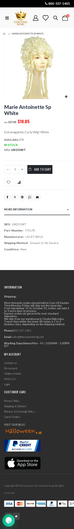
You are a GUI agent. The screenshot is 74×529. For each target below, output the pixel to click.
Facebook (7, 197)
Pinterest (22, 197)
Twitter (15, 197)
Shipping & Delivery (15, 406)
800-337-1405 (59, 3)
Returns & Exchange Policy (19, 411)
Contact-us (10, 363)
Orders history (12, 373)
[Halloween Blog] (23, 431)
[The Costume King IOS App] (22, 462)
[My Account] (35, 18)
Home (4, 33)
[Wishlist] (45, 18)
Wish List (9, 379)
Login (7, 384)
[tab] (37, 209)
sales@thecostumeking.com (28, 337)
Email (37, 197)
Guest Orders (12, 416)
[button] (66, 96)
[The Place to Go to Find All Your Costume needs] (21, 18)
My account (10, 368)
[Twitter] (16, 516)
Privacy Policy (12, 400)
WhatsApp (30, 197)
